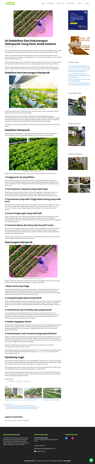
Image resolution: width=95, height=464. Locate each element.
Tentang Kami (50, 3)
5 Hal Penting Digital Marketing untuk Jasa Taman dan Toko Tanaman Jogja (79, 66)
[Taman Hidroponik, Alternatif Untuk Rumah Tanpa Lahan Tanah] (33, 393)
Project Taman (60, 3)
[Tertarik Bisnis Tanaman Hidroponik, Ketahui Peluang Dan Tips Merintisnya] (52, 393)
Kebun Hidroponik (10, 405)
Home (43, 3)
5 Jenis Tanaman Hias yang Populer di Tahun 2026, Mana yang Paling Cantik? (79, 84)
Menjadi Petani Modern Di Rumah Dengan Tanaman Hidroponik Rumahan (14, 399)
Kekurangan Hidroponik (20, 405)
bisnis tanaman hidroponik (43, 351)
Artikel (79, 3)
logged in (15, 420)
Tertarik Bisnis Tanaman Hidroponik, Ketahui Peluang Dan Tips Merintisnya (51, 399)
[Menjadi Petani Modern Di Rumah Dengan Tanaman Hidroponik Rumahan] (14, 393)
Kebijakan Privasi (40, 451)
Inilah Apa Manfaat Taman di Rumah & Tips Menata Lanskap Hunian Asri (79, 70)
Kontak (87, 3)
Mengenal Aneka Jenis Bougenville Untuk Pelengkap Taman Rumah (21, 408)
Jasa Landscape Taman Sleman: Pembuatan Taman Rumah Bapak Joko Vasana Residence (79, 75)
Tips (11, 404)
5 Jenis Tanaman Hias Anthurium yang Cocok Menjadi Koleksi (79, 80)
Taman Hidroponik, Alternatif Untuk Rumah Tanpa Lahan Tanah (32, 399)
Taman (8, 404)
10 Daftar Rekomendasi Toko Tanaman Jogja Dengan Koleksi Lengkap (22, 407)
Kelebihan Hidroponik (31, 405)
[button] (91, 460)
